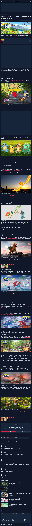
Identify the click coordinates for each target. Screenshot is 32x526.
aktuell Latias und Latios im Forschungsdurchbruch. (9, 314)
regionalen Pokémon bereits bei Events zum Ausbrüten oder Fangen (12, 170)
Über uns (2, 514)
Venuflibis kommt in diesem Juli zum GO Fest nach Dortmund (10, 365)
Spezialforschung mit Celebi (6, 259)
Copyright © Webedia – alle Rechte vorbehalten (6, 524)
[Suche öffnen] (30, 1)
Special (5, 14)
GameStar (23, 514)
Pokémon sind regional (6, 73)
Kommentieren (23, 431)
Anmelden (28, 439)
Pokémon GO (16, 35)
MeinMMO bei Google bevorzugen (26, 20)
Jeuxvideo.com (24, 519)
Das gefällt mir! (9, 431)
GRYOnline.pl (23, 518)
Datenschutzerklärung (4, 518)
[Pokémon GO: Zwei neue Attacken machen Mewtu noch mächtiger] (4, 505)
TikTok (12, 514)
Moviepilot (23, 521)
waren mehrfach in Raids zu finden (9, 239)
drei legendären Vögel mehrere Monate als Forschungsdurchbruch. (11, 173)
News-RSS (13, 520)
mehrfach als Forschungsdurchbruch (11, 238)
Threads (13, 518)
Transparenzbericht (3, 519)
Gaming (2, 14)
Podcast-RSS (13, 521)
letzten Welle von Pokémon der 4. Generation (19, 80)
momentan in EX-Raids (19, 331)
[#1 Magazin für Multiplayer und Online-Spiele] (16, 1)
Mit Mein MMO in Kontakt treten (5, 520)
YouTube (13, 519)
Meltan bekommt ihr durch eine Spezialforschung (8, 411)
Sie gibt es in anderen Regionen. (10, 370)
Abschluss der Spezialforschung (14, 195)
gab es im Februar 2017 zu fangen (18, 202)
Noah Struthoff (4, 20)
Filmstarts (23, 520)
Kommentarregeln (8, 437)
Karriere (2, 521)
